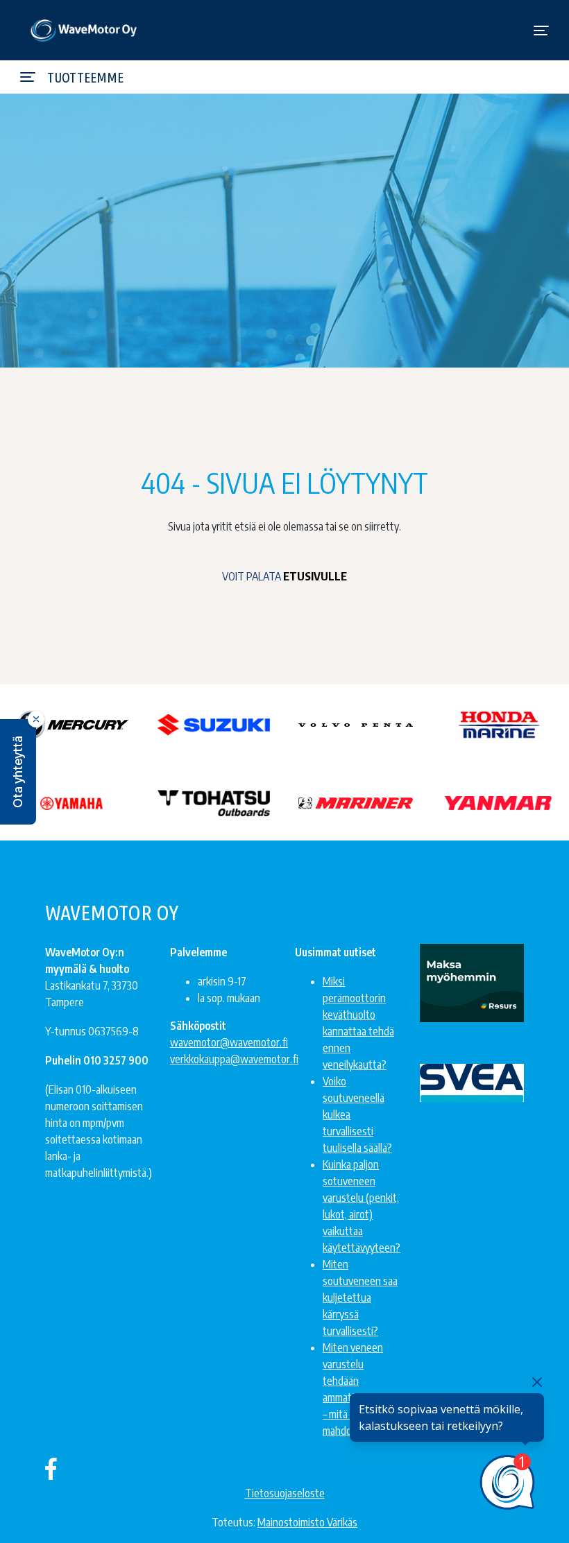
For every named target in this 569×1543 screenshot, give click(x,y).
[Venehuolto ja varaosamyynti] (84, 30)
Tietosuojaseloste (285, 1493)
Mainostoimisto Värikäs (307, 1522)
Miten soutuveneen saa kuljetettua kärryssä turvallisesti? (360, 1297)
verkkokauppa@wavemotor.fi (234, 1059)
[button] (18, 772)
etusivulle (315, 576)
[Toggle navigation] (541, 30)
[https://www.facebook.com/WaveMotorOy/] (51, 1468)
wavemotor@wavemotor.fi (229, 1042)
